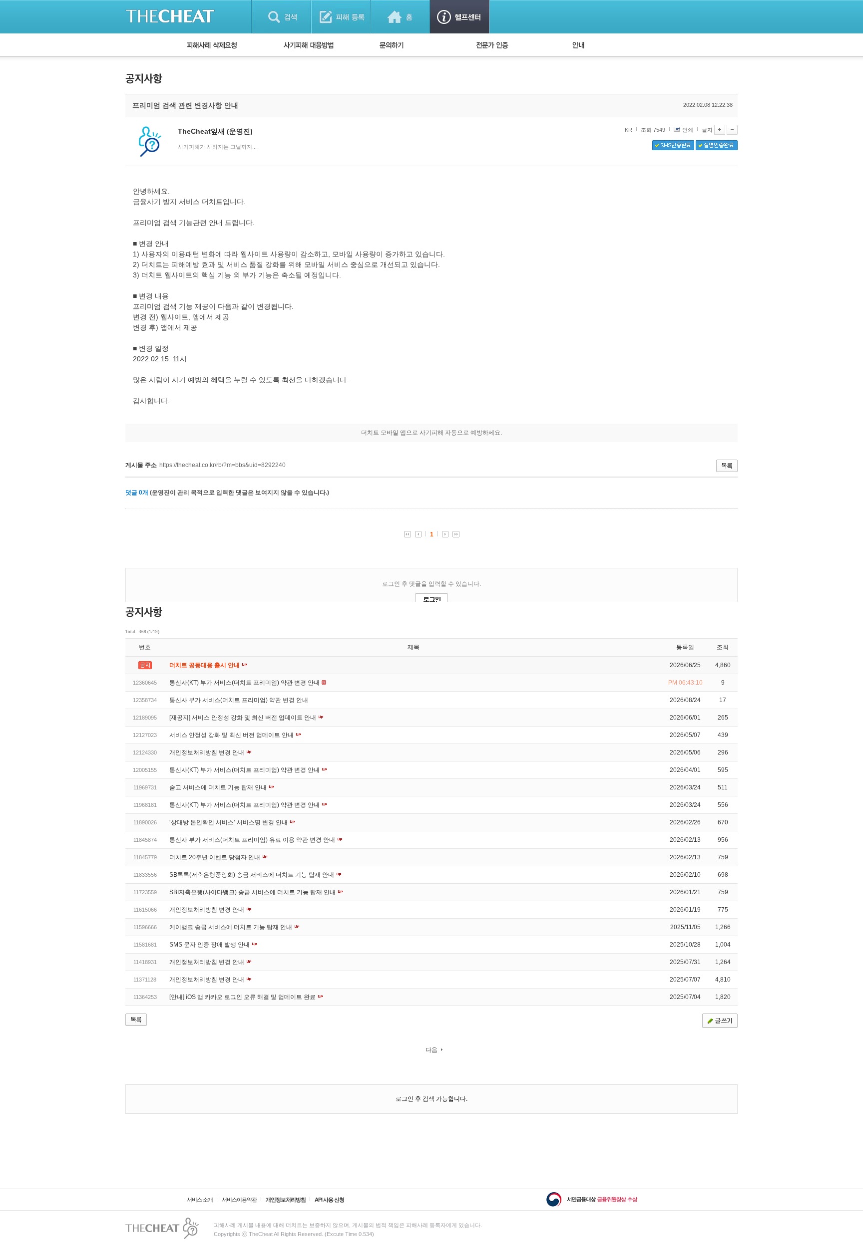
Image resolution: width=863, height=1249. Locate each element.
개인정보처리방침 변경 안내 (207, 752)
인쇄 (687, 130)
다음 (431, 1049)
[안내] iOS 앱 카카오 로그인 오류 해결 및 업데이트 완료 (243, 997)
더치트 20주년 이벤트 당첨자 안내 (215, 857)
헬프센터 (459, 16)
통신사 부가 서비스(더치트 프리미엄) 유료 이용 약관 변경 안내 (253, 839)
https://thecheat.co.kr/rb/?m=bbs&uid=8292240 (222, 465)
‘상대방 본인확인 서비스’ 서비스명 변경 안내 (229, 822)
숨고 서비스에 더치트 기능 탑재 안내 (218, 787)
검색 (281, 16)
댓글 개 (136, 492)
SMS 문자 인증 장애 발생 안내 (210, 944)
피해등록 (341, 16)
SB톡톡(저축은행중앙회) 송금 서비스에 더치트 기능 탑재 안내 (252, 874)
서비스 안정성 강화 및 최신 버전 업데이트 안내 (232, 735)
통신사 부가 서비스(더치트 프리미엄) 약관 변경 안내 (238, 700)
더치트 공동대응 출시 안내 (205, 665)
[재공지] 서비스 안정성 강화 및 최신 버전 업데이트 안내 (243, 717)
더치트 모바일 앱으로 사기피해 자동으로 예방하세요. (431, 432)
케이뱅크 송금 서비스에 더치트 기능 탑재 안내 (231, 927)
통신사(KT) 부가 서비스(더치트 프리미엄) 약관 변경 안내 (245, 682)
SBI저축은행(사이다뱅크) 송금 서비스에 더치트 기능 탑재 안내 (253, 892)
